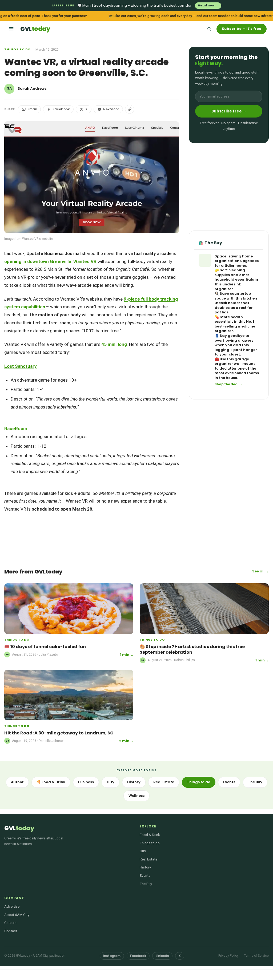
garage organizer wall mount (235, 361)
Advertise (11, 906)
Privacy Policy (228, 955)
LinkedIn (162, 956)
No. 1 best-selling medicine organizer (235, 326)
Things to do (17, 49)
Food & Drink (150, 834)
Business (86, 782)
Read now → (208, 5)
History (133, 782)
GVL (35, 29)
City (110, 782)
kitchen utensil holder (236, 301)
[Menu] (11, 29)
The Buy (255, 782)
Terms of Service (256, 955)
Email (32, 109)
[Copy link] (129, 109)
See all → (260, 571)
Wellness (136, 795)
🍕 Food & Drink (51, 782)
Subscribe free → (228, 111)
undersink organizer (228, 287)
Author (17, 782)
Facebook (61, 109)
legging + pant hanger (236, 349)
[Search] (209, 29)
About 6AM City (16, 914)
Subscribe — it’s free (241, 28)
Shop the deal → (228, 384)
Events (229, 782)
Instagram (112, 956)
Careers (10, 922)
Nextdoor (111, 109)
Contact (10, 931)
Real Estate (163, 782)
